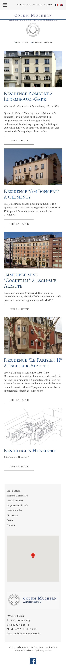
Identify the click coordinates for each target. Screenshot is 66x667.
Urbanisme (12, 515)
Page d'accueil (24, 4)
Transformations (15, 500)
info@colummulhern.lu (43, 42)
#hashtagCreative (44, 650)
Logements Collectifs (17, 505)
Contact (49, 4)
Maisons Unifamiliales (17, 495)
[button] (33, 556)
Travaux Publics (14, 510)
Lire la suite (19, 140)
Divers (10, 520)
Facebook (38, 4)
